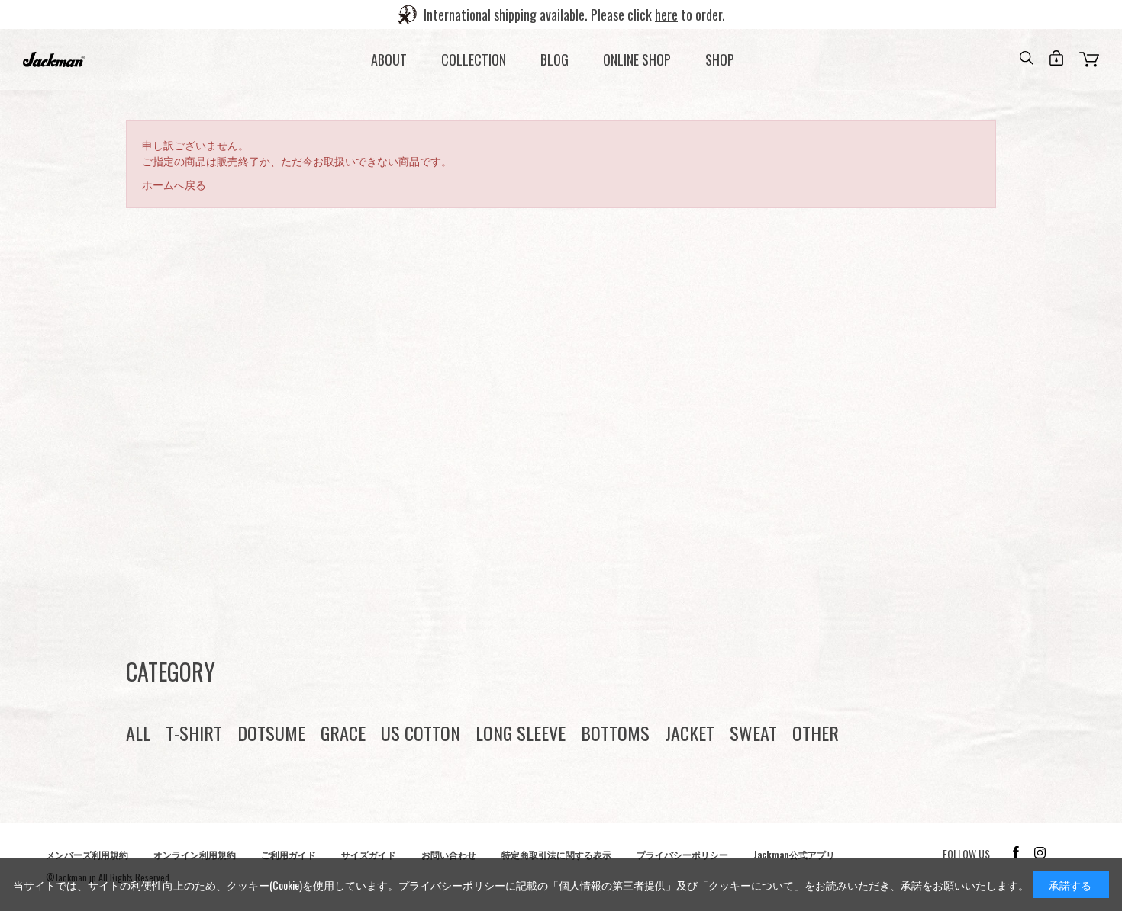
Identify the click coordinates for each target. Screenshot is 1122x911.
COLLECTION (473, 59)
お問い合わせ (448, 854)
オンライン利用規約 (194, 854)
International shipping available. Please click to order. (574, 14)
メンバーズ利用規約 (87, 854)
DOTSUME (271, 732)
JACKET (689, 732)
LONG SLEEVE (521, 732)
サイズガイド (368, 854)
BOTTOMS (615, 732)
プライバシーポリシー (682, 854)
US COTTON (420, 732)
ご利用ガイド (288, 854)
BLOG (554, 59)
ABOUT (389, 59)
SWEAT (753, 732)
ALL (138, 732)
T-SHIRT (194, 732)
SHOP (719, 59)
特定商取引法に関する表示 (556, 854)
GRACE (343, 732)
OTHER (815, 732)
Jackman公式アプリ (794, 854)
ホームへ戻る (174, 184)
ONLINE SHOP (637, 59)
